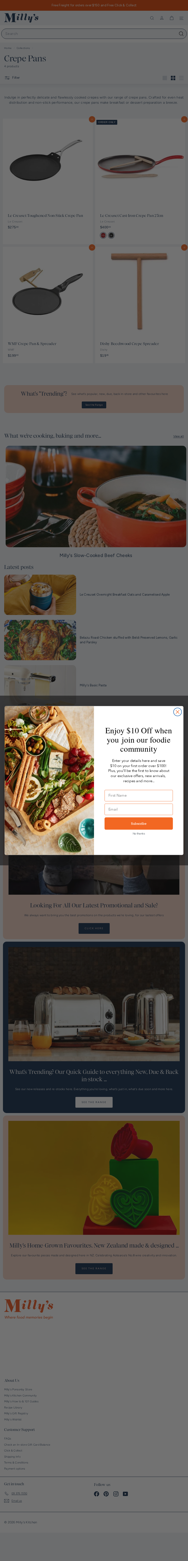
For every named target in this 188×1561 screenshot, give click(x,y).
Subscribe (138, 824)
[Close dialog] (178, 712)
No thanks (139, 833)
